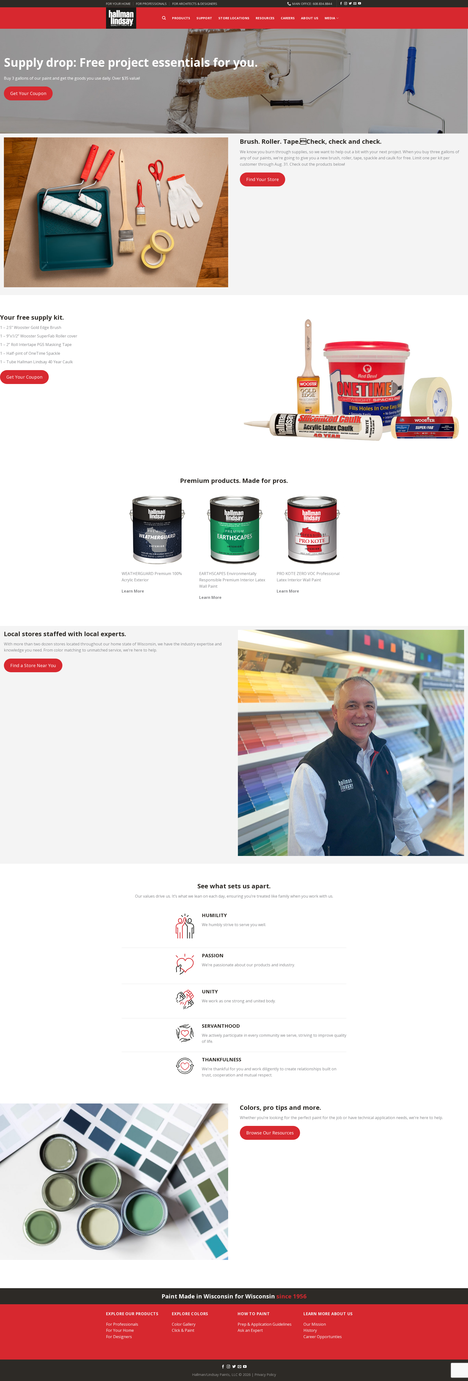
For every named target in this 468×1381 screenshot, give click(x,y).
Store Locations (233, 18)
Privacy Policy (265, 1374)
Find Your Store (262, 179)
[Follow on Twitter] (350, 3)
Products (181, 18)
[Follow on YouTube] (359, 3)
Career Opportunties (322, 1336)
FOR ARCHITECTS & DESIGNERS (194, 3)
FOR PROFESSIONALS (151, 3)
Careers (288, 18)
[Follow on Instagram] (345, 3)
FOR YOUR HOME (118, 3)
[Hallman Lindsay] (130, 18)
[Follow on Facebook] (341, 3)
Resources (265, 18)
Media (330, 18)
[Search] (164, 18)
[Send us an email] (354, 3)
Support (204, 18)
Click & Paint (183, 1330)
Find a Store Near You (33, 665)
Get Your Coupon (28, 93)
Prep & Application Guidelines (265, 1324)
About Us (309, 18)
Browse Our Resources (270, 1133)
